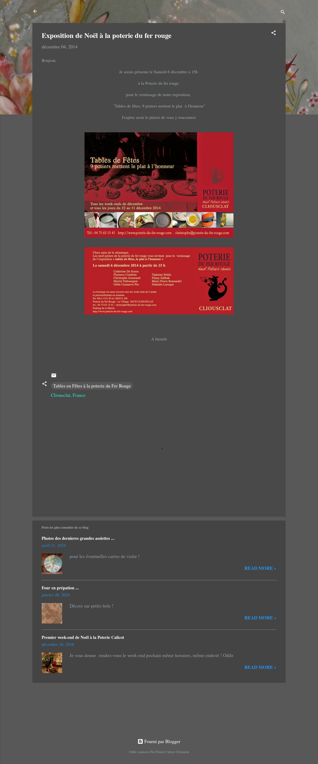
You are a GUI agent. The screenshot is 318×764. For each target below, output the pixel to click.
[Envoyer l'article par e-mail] (54, 376)
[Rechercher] (283, 13)
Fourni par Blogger (161, 741)
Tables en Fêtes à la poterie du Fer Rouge (92, 386)
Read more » (260, 568)
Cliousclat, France (68, 395)
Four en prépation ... (60, 588)
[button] (273, 33)
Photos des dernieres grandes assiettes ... (78, 538)
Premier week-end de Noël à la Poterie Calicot (83, 637)
